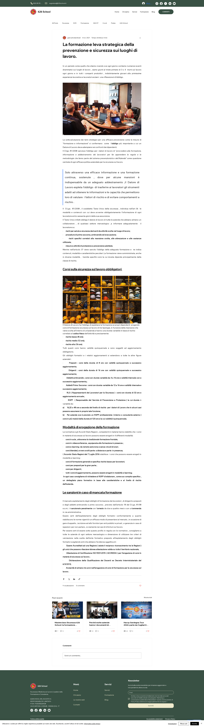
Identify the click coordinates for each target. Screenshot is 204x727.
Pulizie (113, 23)
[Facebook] (161, 3)
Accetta (194, 724)
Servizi (108, 684)
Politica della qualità (37, 719)
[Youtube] (174, 3)
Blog (106, 700)
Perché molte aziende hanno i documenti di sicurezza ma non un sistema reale (99, 623)
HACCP (95, 23)
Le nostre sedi (78, 700)
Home (75, 690)
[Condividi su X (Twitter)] (69, 579)
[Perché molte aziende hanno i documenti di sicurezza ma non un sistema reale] (102, 610)
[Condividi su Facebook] (64, 579)
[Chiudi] (201, 723)
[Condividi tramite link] (79, 579)
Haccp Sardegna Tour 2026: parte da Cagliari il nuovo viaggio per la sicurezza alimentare (135, 623)
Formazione (85, 23)
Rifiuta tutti (183, 724)
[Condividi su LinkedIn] (74, 579)
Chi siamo (77, 695)
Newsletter (133, 680)
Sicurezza (65, 23)
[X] (165, 3)
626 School (44, 11)
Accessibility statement (154, 719)
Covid (105, 23)
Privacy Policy (170, 719)
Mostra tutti (148, 597)
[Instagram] (156, 3)
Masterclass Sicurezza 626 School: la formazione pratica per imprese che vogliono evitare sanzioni (67, 623)
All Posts (55, 23)
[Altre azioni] (140, 37)
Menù (76, 684)
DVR (74, 23)
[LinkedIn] (170, 3)
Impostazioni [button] (172, 724)
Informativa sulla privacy (92, 724)
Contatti (76, 705)
